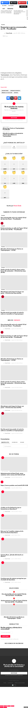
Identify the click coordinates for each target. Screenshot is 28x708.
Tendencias (2, 223)
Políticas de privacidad (20, 682)
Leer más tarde (5, 90)
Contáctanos (10, 682)
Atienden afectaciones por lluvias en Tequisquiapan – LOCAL (12, 249)
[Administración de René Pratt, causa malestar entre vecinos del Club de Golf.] (14, 464)
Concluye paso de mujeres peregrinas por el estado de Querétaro (13, 579)
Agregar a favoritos (15, 90)
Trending (10, 8)
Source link (4, 87)
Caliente (2, 457)
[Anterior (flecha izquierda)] (1, 707)
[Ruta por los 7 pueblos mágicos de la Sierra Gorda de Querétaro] (14, 522)
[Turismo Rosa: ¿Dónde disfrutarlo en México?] (14, 545)
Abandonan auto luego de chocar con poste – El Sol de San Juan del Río (12, 292)
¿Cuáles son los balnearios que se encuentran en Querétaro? (11, 508)
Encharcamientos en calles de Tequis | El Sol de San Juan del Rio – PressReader (14, 229)
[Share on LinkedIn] (19, 98)
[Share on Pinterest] (15, 98)
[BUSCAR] (16, 6)
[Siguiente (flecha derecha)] (5, 707)
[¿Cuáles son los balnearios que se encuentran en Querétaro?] (14, 498)
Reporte (16, 92)
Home (4, 682)
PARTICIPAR (23, 6)
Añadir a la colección (7, 92)
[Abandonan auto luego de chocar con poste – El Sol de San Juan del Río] (14, 282)
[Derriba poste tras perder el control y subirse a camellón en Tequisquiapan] (14, 303)
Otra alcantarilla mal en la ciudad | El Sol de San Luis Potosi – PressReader (6, 11)
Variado (3, 215)
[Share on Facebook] (8, 98)
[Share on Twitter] (12, 98)
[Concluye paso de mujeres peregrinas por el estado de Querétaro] (14, 569)
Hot (4, 8)
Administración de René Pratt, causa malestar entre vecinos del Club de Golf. (13, 474)
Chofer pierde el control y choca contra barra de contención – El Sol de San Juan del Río (13, 271)
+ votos (6, 147)
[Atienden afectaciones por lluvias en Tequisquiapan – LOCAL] (14, 239)
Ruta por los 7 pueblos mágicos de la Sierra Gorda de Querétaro (12, 532)
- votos (21, 147)
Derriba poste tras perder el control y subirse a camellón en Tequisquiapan (12, 313)
